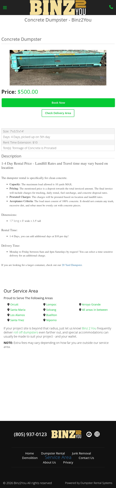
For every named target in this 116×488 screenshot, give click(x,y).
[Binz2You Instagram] (97, 434)
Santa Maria (17, 309)
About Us (49, 462)
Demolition (30, 458)
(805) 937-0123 (30, 434)
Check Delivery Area (58, 113)
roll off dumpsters (26, 332)
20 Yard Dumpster (72, 265)
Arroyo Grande (91, 304)
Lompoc (51, 304)
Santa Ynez (17, 320)
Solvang (51, 309)
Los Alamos (17, 315)
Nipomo (51, 320)
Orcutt (14, 304)
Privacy (68, 462)
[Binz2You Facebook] (89, 434)
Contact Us (86, 458)
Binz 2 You (89, 328)
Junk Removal (81, 453)
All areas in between (95, 309)
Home (29, 453)
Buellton (51, 315)
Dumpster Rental (53, 453)
